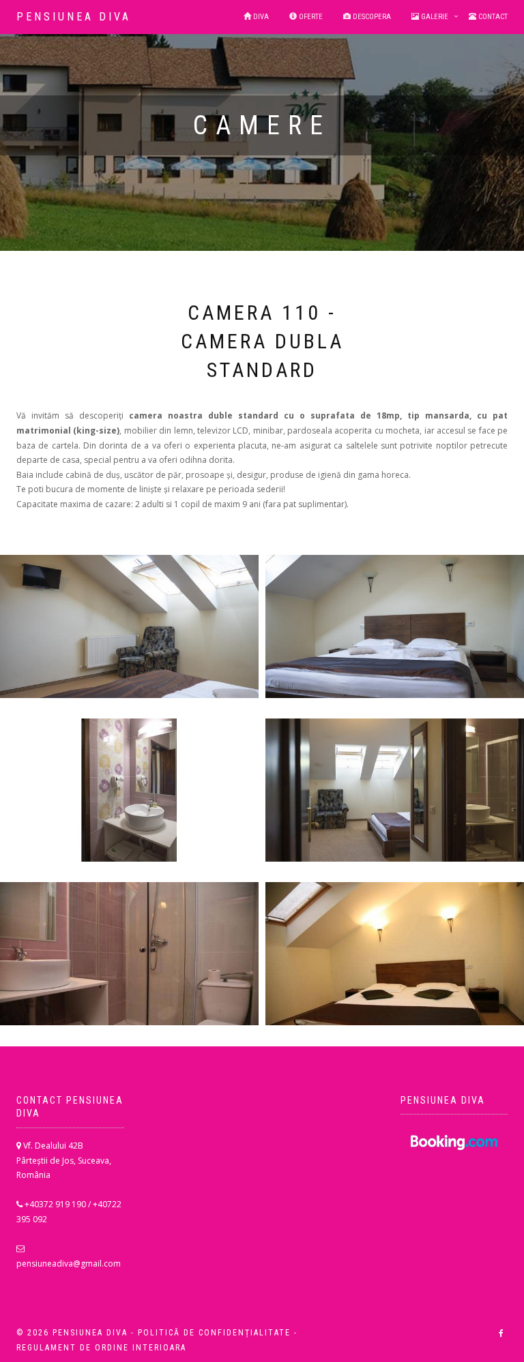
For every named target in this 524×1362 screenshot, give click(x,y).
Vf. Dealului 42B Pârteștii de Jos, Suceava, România (63, 1160)
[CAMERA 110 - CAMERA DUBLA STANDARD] (129, 626)
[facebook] (501, 1333)
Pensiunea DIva (73, 16)
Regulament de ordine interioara (101, 1347)
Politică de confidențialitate (214, 1332)
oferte (310, 16)
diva (260, 16)
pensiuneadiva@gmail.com (68, 1263)
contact (492, 16)
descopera (371, 16)
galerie (433, 16)
